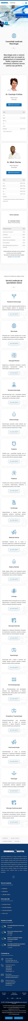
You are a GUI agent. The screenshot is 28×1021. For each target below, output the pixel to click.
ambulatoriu (5, 838)
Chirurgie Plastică (14, 361)
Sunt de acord (9, 1018)
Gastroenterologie (14, 747)
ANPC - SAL (18, 998)
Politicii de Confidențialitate (7, 1012)
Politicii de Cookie (15, 1014)
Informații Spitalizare (7, 910)
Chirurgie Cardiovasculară (14, 808)
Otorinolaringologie (14, 685)
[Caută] (23, 3)
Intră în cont (5, 913)
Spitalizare (4, 888)
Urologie (14, 596)
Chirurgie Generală (14, 626)
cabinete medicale (15, 838)
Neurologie (14, 331)
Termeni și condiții (4, 994)
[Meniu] (26, 3)
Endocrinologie (14, 419)
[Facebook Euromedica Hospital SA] (13, 877)
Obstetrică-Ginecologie (14, 302)
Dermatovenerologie (14, 390)
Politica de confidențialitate (14, 994)
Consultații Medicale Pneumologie (15, 925)
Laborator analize (6, 894)
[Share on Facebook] (2, 23)
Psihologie (14, 778)
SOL (8, 998)
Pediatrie (14, 449)
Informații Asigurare (6, 907)
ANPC (12, 998)
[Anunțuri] (3, 926)
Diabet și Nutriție (14, 567)
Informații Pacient (6, 904)
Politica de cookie (24, 994)
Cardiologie (14, 508)
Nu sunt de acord (18, 1018)
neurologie (17, 841)
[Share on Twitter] (6, 23)
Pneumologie (14, 655)
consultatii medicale (7, 841)
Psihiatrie (14, 478)
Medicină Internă (14, 537)
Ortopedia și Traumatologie (14, 716)
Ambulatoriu (5, 891)
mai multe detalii (16, 256)
